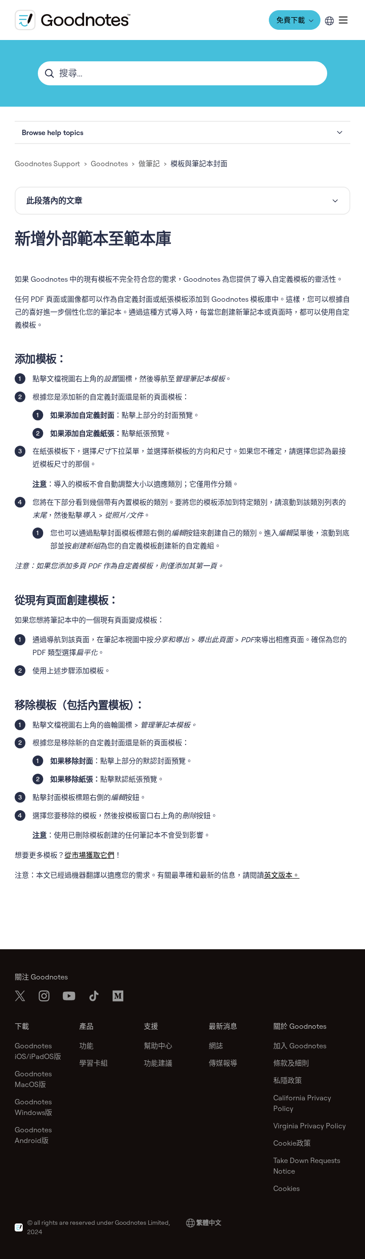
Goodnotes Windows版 (33, 1107)
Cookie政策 (292, 1143)
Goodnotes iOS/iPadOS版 (38, 1051)
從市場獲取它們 (89, 855)
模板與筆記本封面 (198, 163)
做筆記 (149, 163)
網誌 (216, 1045)
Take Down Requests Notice (306, 1165)
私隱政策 (287, 1080)
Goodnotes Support (47, 163)
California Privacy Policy (302, 1103)
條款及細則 (291, 1063)
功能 (86, 1045)
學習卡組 (93, 1063)
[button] (182, 132)
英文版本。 (282, 875)
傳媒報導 (223, 1063)
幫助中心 (158, 1045)
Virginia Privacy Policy (309, 1125)
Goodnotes (109, 163)
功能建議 (158, 1063)
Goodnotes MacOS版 (33, 1079)
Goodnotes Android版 (33, 1135)
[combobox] (182, 73)
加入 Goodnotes (299, 1045)
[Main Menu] (343, 20)
